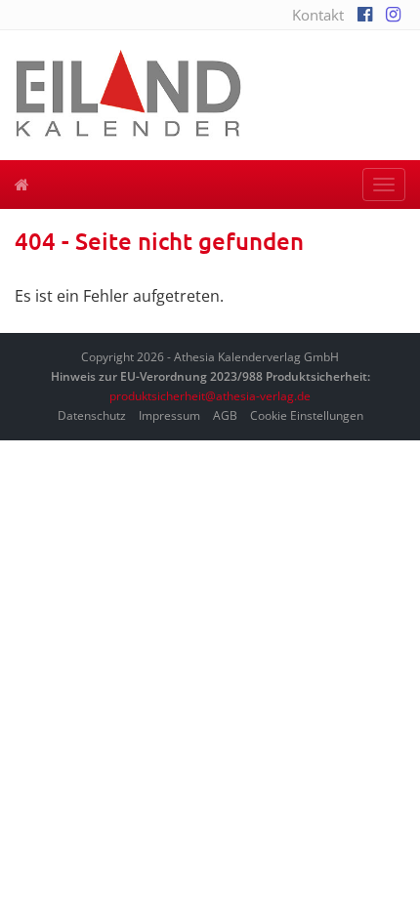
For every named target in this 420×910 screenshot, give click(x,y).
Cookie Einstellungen (306, 415)
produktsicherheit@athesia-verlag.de (210, 396)
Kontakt (318, 14)
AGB (225, 415)
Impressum (169, 415)
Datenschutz (92, 415)
